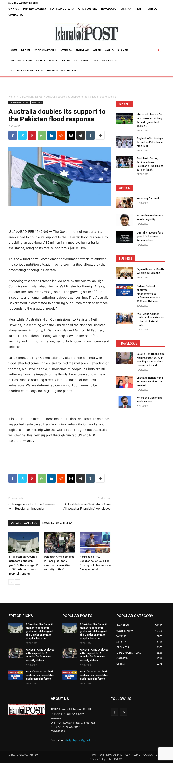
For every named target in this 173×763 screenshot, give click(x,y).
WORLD (109, 50)
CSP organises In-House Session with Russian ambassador (31, 506)
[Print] (80, 135)
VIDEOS (53, 60)
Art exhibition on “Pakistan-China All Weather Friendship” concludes (87, 506)
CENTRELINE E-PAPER (62, 8)
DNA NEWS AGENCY (34, 8)
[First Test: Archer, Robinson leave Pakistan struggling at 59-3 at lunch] (124, 162)
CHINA (85, 60)
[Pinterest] (32, 135)
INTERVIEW (65, 50)
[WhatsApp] (42, 135)
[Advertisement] (86, 85)
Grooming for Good (148, 198)
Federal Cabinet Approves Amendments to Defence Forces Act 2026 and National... (149, 294)
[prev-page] (11, 582)
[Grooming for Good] (124, 202)
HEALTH (139, 8)
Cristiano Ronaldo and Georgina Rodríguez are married (150, 381)
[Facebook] (12, 135)
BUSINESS (122, 50)
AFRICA (152, 8)
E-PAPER (26, 50)
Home (13, 50)
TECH (95, 60)
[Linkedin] (51, 135)
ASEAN (97, 50)
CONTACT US (15, 14)
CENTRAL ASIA (69, 60)
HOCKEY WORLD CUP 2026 (61, 70)
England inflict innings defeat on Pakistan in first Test (150, 142)
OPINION (13, 8)
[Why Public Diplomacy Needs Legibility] (124, 220)
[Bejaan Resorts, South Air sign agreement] (124, 273)
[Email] (71, 135)
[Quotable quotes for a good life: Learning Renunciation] (124, 237)
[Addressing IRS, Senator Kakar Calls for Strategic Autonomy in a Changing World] (95, 542)
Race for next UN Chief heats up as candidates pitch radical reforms (40, 675)
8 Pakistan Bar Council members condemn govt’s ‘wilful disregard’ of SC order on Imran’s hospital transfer (23, 565)
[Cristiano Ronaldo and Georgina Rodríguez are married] (124, 382)
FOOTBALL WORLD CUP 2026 (26, 70)
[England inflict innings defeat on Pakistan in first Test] (124, 142)
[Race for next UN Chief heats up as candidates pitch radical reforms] (15, 675)
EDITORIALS (82, 50)
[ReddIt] (61, 135)
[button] (159, 50)
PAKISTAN (125, 8)
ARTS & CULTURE (87, 8)
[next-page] (17, 582)
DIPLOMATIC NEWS (21, 60)
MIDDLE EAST (109, 60)
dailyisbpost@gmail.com (80, 740)
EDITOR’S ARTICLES (45, 50)
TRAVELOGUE (108, 8)
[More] (100, 135)
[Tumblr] (90, 135)
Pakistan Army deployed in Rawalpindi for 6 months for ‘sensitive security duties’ (40, 655)
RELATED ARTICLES (24, 523)
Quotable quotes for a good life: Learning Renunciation (150, 236)
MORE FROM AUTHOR (57, 523)
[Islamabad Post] (86, 32)
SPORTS (40, 60)
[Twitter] (22, 135)
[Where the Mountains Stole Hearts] (124, 402)
